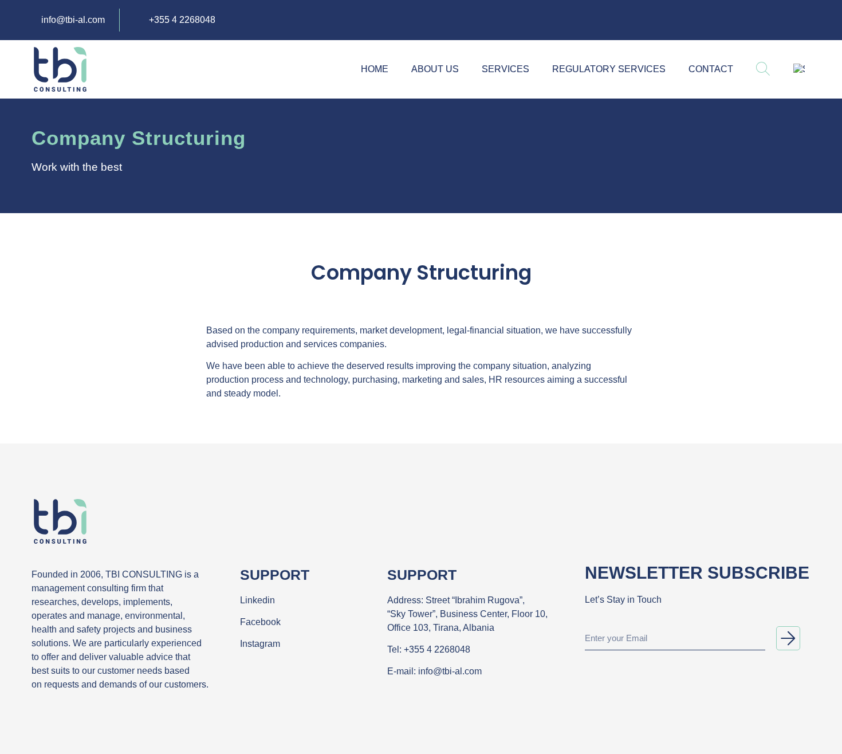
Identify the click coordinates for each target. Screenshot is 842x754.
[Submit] (788, 638)
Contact (710, 69)
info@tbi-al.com (450, 671)
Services (505, 69)
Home (374, 69)
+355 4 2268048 (437, 649)
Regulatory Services (609, 69)
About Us (435, 69)
